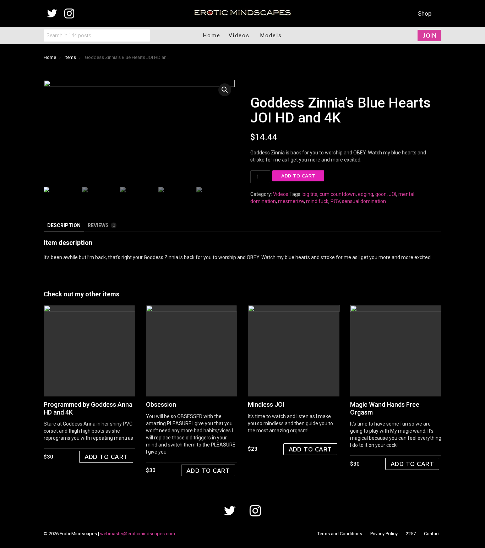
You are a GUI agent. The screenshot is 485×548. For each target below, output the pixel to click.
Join (429, 35)
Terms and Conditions (339, 533)
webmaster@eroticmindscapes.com (137, 533)
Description (64, 225)
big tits (310, 194)
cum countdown (338, 194)
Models (271, 35)
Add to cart (298, 175)
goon (381, 194)
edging (365, 194)
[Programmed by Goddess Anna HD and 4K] (89, 350)
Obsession (161, 404)
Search (143, 35)
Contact (432, 533)
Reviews (101, 225)
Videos (280, 194)
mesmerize (291, 201)
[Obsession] (192, 350)
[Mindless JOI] (293, 350)
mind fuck (317, 201)
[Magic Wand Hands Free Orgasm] (396, 350)
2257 (411, 533)
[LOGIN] (394, 35)
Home (211, 35)
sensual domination (364, 201)
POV (335, 201)
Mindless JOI (266, 404)
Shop (424, 13)
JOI (392, 194)
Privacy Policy (384, 533)
